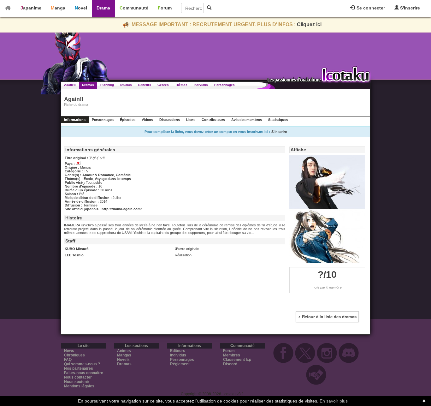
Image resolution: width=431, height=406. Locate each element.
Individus (201, 85)
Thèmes (181, 85)
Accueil (70, 85)
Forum (165, 7)
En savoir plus (334, 400)
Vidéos (147, 120)
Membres (231, 355)
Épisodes (127, 120)
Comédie (123, 175)
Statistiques (278, 120)
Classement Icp (237, 359)
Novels (123, 359)
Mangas (124, 355)
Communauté (134, 7)
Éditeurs (144, 85)
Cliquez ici (309, 24)
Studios (126, 85)
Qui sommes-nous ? (82, 364)
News (69, 351)
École (88, 179)
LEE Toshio (74, 255)
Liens (190, 120)
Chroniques (74, 355)
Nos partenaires (78, 368)
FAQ (68, 359)
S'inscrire (409, 7)
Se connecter (370, 7)
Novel (81, 7)
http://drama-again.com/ (122, 209)
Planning (107, 85)
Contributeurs (213, 120)
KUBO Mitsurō (77, 249)
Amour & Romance (98, 175)
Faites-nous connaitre (83, 373)
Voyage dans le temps (113, 179)
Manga (58, 7)
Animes (124, 351)
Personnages (224, 85)
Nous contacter (78, 377)
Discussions (169, 120)
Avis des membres (246, 120)
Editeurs (177, 351)
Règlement (180, 364)
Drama (103, 7)
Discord (230, 364)
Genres (163, 85)
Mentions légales (79, 386)
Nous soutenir (76, 381)
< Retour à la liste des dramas (327, 316)
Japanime (31, 7)
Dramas (88, 85)
